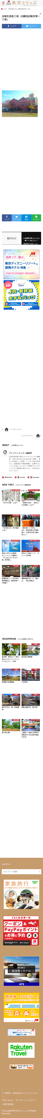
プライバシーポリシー (27, 1100)
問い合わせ (8, 1100)
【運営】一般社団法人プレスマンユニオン (20, 1094)
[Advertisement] (21, 61)
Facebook (35, 477)
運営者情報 (8, 1104)
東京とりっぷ (22, 1111)
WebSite (9, 477)
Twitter (22, 477)
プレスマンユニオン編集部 (20, 453)
